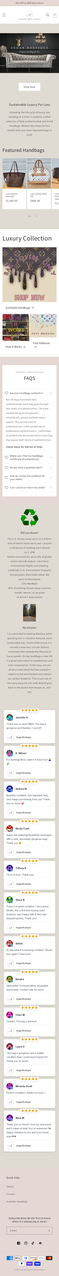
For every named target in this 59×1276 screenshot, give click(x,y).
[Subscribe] (48, 1231)
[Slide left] (22, 216)
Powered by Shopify (38, 1270)
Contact (11, 1194)
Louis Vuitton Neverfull (12, 195)
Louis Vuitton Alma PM (38, 195)
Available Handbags (18, 307)
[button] (4, 15)
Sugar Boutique (25, 1270)
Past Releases (41, 343)
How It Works (14, 346)
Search (10, 1186)
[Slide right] (36, 216)
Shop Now (29, 86)
